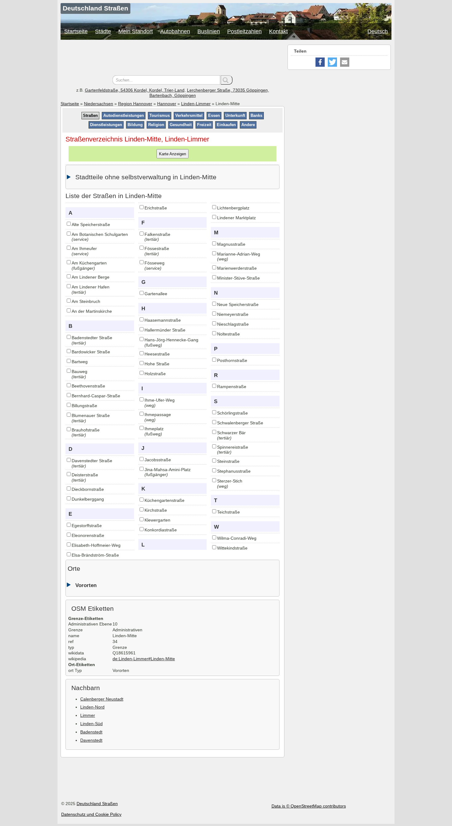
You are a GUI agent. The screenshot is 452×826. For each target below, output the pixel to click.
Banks (256, 115)
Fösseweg (155, 262)
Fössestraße (157, 248)
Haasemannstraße (163, 320)
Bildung (135, 124)
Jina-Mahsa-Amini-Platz (168, 469)
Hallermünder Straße (165, 330)
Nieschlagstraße (233, 324)
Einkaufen (226, 124)
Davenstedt (91, 740)
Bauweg (79, 371)
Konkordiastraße (161, 529)
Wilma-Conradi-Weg (236, 538)
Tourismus (159, 115)
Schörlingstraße (232, 413)
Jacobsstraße (158, 459)
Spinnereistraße (232, 447)
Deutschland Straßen (97, 803)
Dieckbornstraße (88, 489)
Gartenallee (156, 293)
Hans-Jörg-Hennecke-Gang (171, 339)
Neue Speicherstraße (238, 304)
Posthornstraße (232, 360)
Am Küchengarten (89, 262)
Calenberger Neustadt (101, 699)
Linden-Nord (92, 707)
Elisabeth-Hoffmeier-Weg (96, 545)
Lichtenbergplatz (233, 207)
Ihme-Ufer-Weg (160, 400)
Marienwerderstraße (237, 268)
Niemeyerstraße (232, 314)
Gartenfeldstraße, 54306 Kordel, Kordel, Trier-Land (134, 90)
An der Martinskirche (92, 311)
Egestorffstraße (87, 525)
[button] (320, 62)
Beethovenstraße (88, 385)
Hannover (166, 103)
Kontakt (278, 31)
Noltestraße (228, 334)
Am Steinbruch (86, 301)
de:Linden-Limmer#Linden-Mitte (144, 658)
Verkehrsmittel (189, 115)
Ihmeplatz (154, 428)
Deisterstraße (85, 474)
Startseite (76, 31)
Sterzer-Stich (229, 481)
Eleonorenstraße (88, 535)
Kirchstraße (156, 510)
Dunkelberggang (88, 499)
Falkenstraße (157, 234)
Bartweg (80, 361)
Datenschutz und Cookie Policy (91, 814)
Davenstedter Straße (92, 460)
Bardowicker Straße (91, 351)
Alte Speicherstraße (91, 224)
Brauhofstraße (86, 429)
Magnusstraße (231, 244)
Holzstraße (155, 373)
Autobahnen (175, 31)
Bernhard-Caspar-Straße (96, 395)
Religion (156, 124)
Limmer (87, 715)
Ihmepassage (158, 414)
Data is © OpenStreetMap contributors (309, 806)
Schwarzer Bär (231, 432)
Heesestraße (157, 353)
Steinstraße (228, 461)
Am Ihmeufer (84, 248)
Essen (214, 115)
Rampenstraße (231, 386)
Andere (248, 124)
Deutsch (377, 31)
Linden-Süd (91, 723)
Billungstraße (84, 405)
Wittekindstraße (232, 548)
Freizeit (204, 124)
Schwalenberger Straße (240, 422)
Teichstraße (228, 512)
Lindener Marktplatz (236, 217)
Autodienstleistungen (123, 115)
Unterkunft (235, 115)
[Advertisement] (172, 58)
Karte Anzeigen (172, 153)
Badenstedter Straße (92, 337)
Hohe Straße (157, 363)
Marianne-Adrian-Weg (238, 254)
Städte (103, 31)
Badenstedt (91, 731)
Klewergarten (157, 520)
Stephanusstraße (234, 471)
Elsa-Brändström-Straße (95, 555)
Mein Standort (135, 31)
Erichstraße (156, 207)
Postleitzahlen (244, 31)
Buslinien (208, 31)
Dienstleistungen (106, 124)
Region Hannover (135, 103)
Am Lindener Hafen (90, 286)
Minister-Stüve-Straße (238, 278)
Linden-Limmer (196, 103)
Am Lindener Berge (90, 277)
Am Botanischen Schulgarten (100, 234)
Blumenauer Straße (91, 415)
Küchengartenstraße (164, 500)
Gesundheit (181, 124)
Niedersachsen (98, 103)
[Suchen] (226, 80)
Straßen (90, 115)
